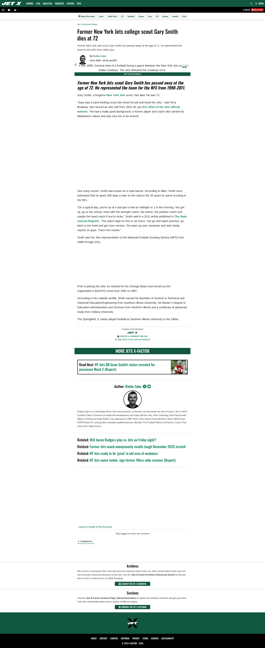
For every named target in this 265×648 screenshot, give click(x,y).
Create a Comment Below (134, 336)
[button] (259, 3)
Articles (87, 24)
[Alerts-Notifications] (9, 10)
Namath (175, 16)
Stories (29, 3)
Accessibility (167, 638)
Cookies (155, 638)
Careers (114, 638)
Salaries (165, 16)
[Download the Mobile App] (3, 10)
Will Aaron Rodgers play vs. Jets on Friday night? (123, 439)
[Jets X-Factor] (12, 3)
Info (79, 3)
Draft (184, 16)
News (94, 24)
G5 (122, 16)
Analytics (47, 3)
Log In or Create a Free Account (95, 527)
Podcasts (59, 3)
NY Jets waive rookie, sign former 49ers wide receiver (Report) (133, 460)
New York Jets (115, 95)
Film (38, 3)
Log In (247, 9)
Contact (103, 638)
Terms (145, 638)
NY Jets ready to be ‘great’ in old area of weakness (124, 453)
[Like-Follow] (15, 10)
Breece (141, 16)
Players (70, 3)
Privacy (136, 638)
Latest (101, 16)
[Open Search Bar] (251, 3)
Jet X (79, 24)
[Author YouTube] (149, 386)
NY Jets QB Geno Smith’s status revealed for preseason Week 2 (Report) (117, 367)
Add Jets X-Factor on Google (133, 339)
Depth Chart (112, 16)
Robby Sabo (99, 56)
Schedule (131, 16)
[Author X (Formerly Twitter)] (144, 386)
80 (157, 16)
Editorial (125, 638)
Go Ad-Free (258, 9)
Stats (150, 16)
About (94, 638)
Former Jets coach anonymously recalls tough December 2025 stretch (138, 446)
